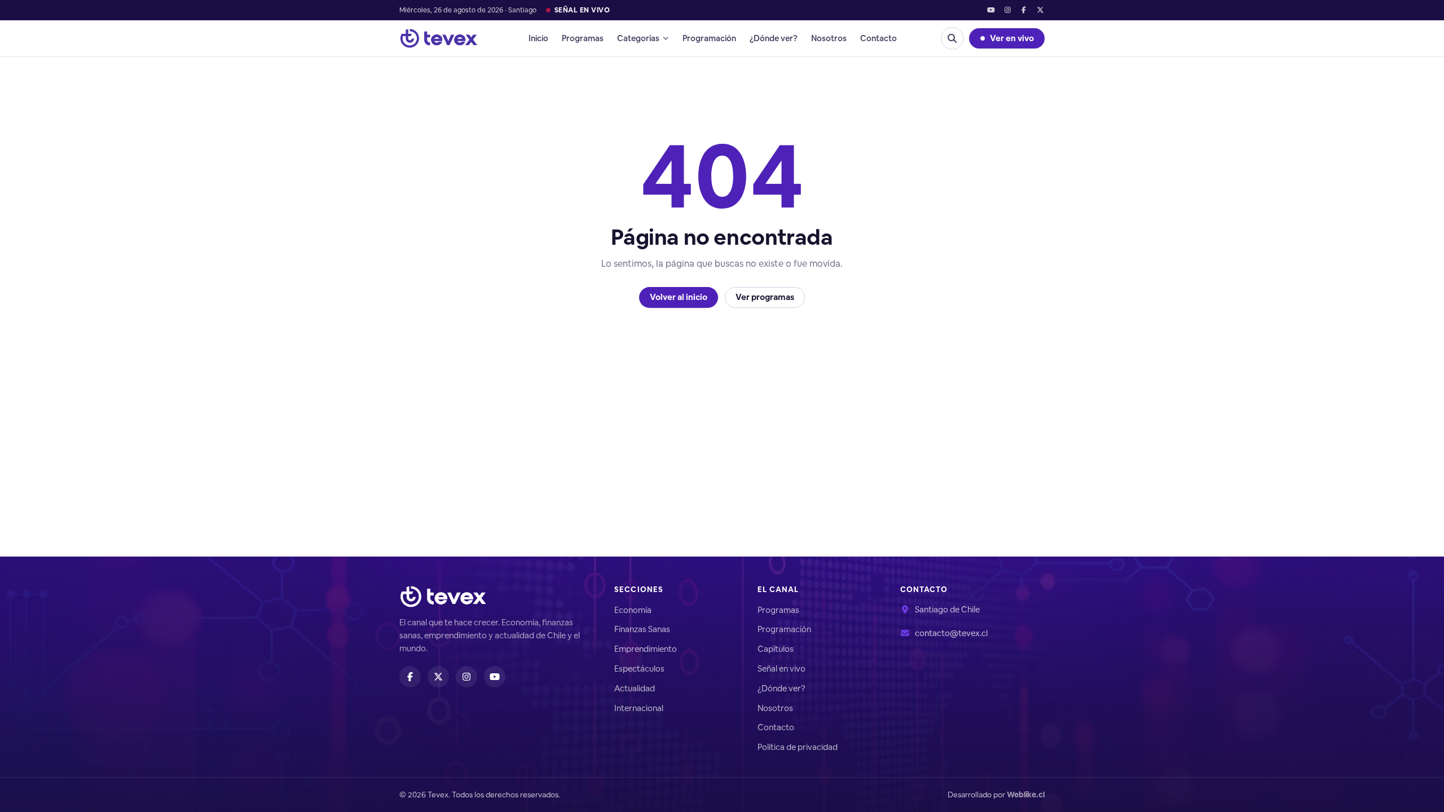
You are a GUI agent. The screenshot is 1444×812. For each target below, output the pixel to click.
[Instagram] (1007, 10)
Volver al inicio (678, 297)
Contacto (878, 38)
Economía (632, 609)
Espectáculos (639, 668)
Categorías (638, 38)
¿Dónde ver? (774, 38)
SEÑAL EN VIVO (582, 10)
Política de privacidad (798, 747)
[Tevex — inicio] (438, 38)
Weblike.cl (1026, 794)
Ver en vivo (1012, 38)
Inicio (538, 38)
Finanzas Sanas (642, 629)
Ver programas (765, 297)
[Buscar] (952, 38)
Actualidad (634, 688)
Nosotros (829, 38)
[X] (1040, 10)
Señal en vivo (781, 668)
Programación (709, 38)
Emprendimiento (645, 648)
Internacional (638, 708)
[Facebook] (1024, 10)
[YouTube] (991, 10)
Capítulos (776, 648)
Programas (583, 38)
